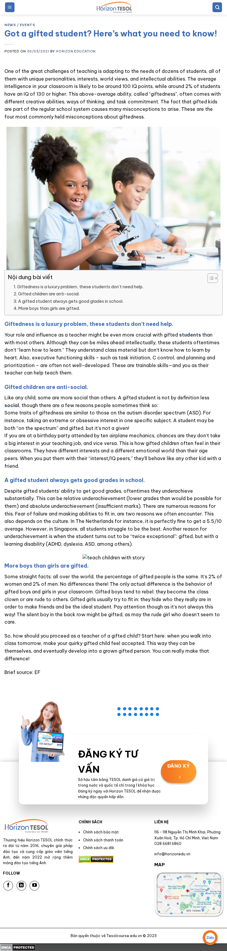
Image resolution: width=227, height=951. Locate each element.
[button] (9, 7)
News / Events (19, 25)
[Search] (217, 7)
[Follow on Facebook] (8, 886)
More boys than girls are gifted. (49, 308)
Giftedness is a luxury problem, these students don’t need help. (80, 286)
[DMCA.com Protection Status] (18, 947)
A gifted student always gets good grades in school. (70, 301)
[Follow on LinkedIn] (21, 886)
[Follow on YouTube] (34, 886)
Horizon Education (76, 51)
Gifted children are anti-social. (49, 294)
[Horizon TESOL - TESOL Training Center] (113, 7)
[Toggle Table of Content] (209, 278)
